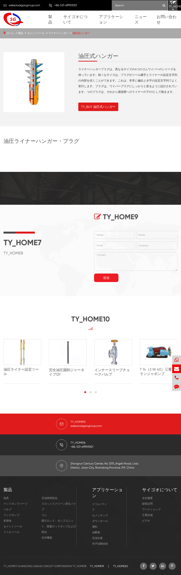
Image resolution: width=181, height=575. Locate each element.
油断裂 (96, 532)
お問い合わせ (167, 19)
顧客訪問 (147, 503)
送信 (106, 278)
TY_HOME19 (97, 566)
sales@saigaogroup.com (24, 5)
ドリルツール (11, 532)
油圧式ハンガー (81, 33)
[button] (85, 392)
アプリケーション (111, 19)
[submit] (164, 6)
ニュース (141, 19)
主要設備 (147, 515)
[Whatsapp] (176, 360)
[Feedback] (176, 386)
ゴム (44, 515)
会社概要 (147, 498)
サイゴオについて (75, 19)
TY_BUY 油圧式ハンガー (98, 107)
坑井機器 (47, 537)
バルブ (7, 509)
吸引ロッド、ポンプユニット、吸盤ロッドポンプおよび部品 (59, 526)
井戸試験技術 (100, 543)
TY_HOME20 (120, 566)
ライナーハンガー (58, 33)
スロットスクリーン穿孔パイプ (59, 506)
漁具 (6, 498)
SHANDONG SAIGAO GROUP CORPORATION (45, 566)
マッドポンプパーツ (15, 503)
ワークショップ (151, 509)
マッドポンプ (11, 515)
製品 (50, 19)
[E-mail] (176, 368)
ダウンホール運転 (100, 523)
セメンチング (100, 515)
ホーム (10, 33)
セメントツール (36, 33)
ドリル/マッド (99, 507)
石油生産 (97, 538)
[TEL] (176, 377)
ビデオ (146, 520)
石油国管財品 (49, 498)
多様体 (7, 520)
